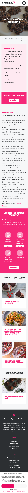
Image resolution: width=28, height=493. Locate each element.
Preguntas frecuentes (14, 460)
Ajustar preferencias (14, 489)
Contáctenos (14, 443)
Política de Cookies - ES (8, 491)
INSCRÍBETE (14, 100)
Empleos (14, 448)
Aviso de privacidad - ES (19, 491)
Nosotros (14, 441)
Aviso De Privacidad (14, 467)
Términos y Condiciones (14, 458)
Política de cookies (14, 465)
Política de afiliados (14, 463)
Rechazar (20, 486)
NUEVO (8, 246)
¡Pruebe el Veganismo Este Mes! (14, 419)
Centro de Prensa (14, 446)
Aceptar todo (7, 486)
